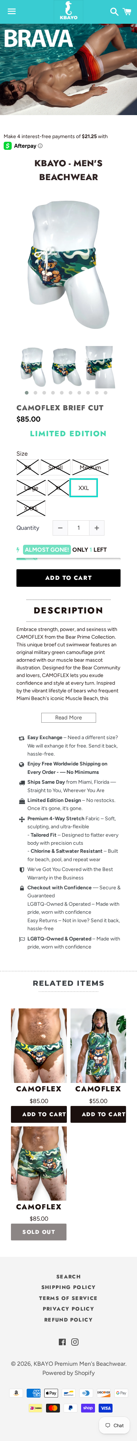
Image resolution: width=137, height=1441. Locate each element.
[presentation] (9, 370)
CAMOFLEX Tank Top (98, 1089)
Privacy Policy (69, 1308)
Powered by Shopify (68, 1372)
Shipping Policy (68, 1287)
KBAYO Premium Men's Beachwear (79, 1363)
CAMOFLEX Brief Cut (60, 408)
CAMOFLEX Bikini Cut (38, 1089)
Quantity (27, 527)
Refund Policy (68, 1319)
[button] (26, 392)
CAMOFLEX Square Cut (39, 1207)
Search (68, 1276)
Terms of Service (68, 1298)
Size (22, 453)
